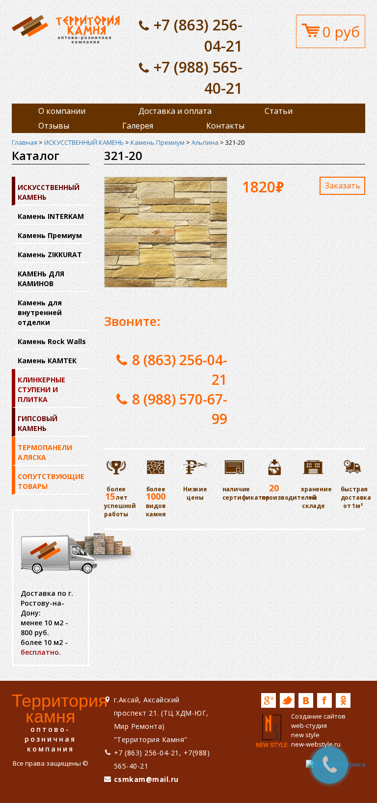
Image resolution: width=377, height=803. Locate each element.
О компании (61, 111)
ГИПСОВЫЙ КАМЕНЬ (37, 423)
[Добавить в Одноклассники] (343, 700)
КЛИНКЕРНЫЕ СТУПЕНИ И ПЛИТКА (41, 389)
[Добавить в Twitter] (287, 700)
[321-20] (66, 28)
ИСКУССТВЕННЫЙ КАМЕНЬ (84, 142)
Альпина (204, 142)
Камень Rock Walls (52, 341)
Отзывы (53, 125)
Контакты (225, 125)
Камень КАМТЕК (47, 360)
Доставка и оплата (175, 111)
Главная (24, 142)
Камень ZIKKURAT (50, 254)
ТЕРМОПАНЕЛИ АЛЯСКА (45, 452)
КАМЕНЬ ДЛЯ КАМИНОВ (41, 278)
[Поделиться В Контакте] (305, 700)
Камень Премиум (158, 142)
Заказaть (342, 185)
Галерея (137, 125)
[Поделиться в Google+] (268, 700)
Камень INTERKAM (51, 216)
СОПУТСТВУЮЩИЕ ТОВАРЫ (51, 481)
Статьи (279, 111)
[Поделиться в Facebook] (324, 700)
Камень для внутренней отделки (40, 312)
